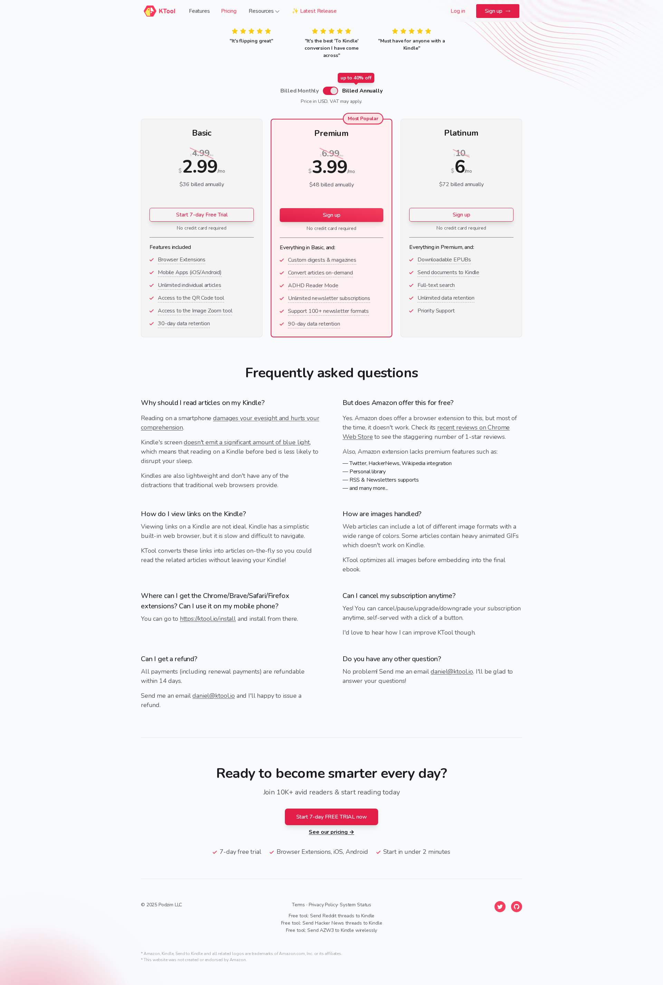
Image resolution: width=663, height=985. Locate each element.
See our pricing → (331, 832)
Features (199, 11)
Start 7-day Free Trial (202, 215)
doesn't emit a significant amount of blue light (246, 442)
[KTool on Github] (516, 906)
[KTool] (159, 11)
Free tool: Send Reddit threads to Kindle (332, 915)
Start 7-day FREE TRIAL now (331, 817)
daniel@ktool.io (213, 696)
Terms (298, 904)
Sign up (493, 11)
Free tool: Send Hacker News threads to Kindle (331, 923)
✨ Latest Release (314, 11)
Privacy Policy (323, 904)
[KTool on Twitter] (500, 906)
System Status (355, 904)
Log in (458, 11)
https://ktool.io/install (208, 619)
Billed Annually (362, 91)
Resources (261, 11)
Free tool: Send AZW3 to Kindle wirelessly (331, 930)
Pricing (229, 11)
